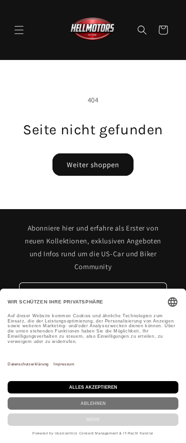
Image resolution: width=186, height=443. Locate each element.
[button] (19, 30)
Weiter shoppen (93, 164)
